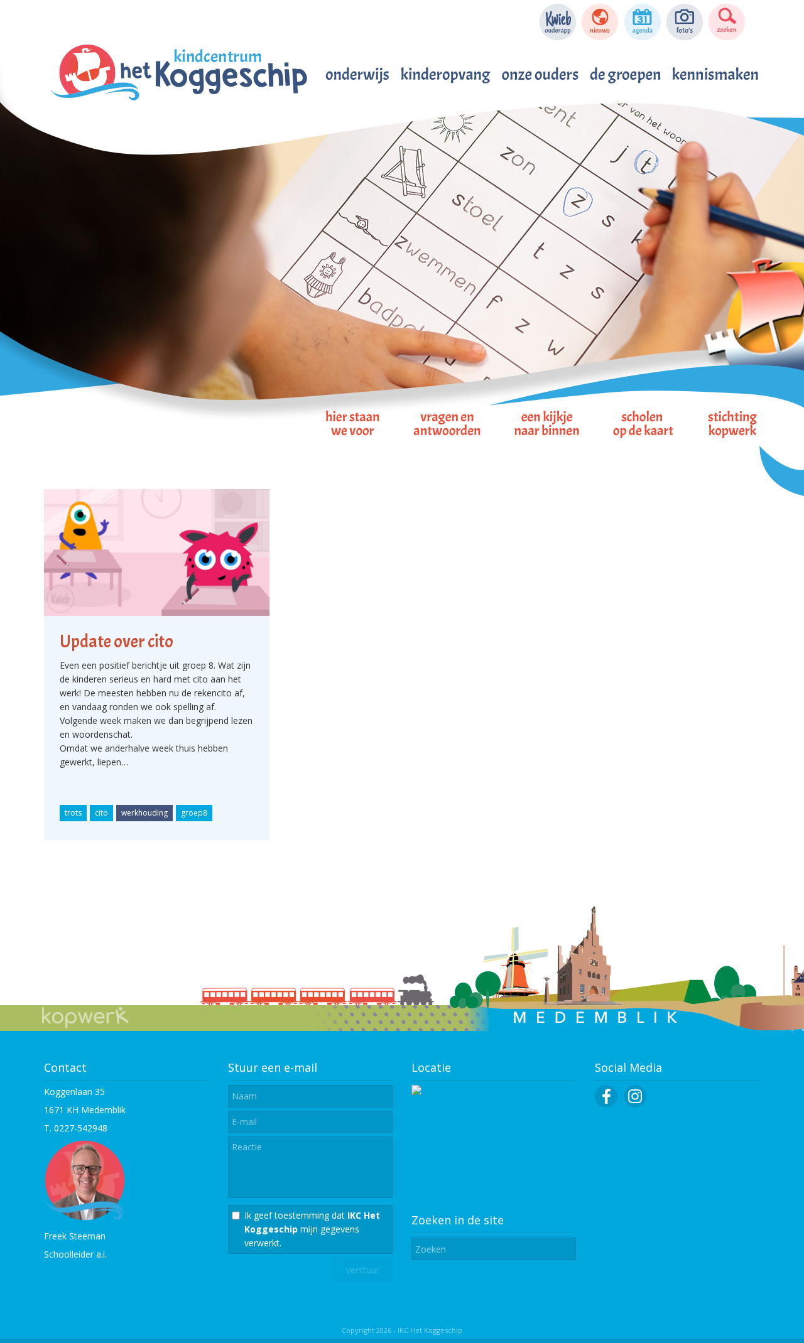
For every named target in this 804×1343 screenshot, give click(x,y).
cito (101, 812)
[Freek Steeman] (85, 1218)
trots (73, 812)
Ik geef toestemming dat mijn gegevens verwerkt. (312, 1229)
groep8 (194, 812)
